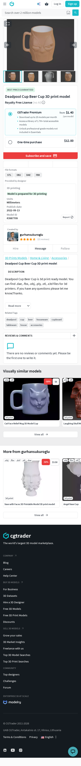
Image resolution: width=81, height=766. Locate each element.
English (47, 737)
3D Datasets (10, 596)
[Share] (65, 164)
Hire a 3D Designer (13, 602)
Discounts (9, 622)
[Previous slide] (7, 45)
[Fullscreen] (8, 24)
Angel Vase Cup (71, 504)
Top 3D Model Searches (16, 655)
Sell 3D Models (11, 628)
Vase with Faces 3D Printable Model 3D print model (30, 504)
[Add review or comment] (74, 335)
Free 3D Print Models (15, 615)
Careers (7, 569)
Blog (5, 562)
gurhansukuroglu (31, 235)
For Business (10, 589)
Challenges (9, 681)
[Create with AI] (39, 4)
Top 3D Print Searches (16, 661)
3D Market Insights (14, 642)
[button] (68, 12)
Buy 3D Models (11, 582)
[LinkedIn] (5, 750)
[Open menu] (5, 4)
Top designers (11, 674)
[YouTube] (13, 750)
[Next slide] (73, 45)
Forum (7, 687)
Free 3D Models (12, 609)
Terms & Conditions (14, 737)
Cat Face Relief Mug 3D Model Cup (21, 423)
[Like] (15, 164)
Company (8, 555)
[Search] (75, 12)
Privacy (33, 737)
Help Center (10, 575)
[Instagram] (21, 750)
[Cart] (46, 4)
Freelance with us (13, 648)
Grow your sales (12, 635)
